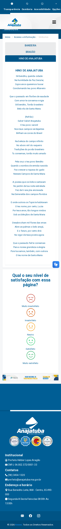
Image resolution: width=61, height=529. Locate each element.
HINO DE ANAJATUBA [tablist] (30, 58)
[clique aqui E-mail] (22, 516)
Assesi (18, 524)
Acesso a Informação (25, 37)
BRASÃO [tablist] (30, 52)
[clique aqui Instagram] (39, 516)
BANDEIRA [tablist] (30, 45)
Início (8, 37)
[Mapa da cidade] (30, 396)
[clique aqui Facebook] (31, 516)
